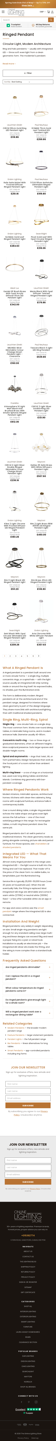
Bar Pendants (14, 1043)
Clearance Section (28, 1342)
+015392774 (28, 1235)
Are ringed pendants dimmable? (23, 967)
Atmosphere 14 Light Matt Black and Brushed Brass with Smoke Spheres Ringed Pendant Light (14, 410)
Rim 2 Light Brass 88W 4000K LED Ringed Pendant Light (41, 525)
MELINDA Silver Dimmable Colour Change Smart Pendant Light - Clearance (15, 352)
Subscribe (28, 1105)
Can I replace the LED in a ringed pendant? (23, 978)
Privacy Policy (35, 1189)
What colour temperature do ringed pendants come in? (25, 989)
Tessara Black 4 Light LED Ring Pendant (41, 348)
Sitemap (28, 1287)
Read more (8, 63)
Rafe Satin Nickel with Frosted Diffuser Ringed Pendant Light (15, 184)
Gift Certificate (28, 1292)
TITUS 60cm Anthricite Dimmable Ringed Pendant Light (41, 184)
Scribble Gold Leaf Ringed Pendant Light (14, 238)
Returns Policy (28, 1272)
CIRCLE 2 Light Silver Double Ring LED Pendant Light (41, 408)
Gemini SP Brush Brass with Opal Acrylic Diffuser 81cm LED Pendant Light (14, 294)
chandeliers (41, 843)
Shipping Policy (28, 1267)
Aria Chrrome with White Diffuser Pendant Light (41, 635)
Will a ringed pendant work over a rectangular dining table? (23, 1013)
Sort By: (7, 81)
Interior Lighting (28, 1311)
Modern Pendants (16, 1027)
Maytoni (28, 1376)
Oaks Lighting (28, 1366)
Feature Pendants (16, 1035)
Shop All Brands (28, 1387)
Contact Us (28, 1256)
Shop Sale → (28, 5)
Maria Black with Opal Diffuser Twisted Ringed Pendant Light (41, 293)
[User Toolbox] (52, 12)
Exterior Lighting (28, 1316)
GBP (42, 11)
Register (33, 1282)
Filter (29, 73)
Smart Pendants (15, 1050)
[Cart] (48, 12)
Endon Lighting (28, 1361)
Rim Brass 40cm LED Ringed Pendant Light (41, 581)
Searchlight (28, 1371)
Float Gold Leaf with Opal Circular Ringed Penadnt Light (41, 239)
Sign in (22, 1282)
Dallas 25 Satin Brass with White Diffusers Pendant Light (41, 467)
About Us (28, 1251)
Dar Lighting (28, 1356)
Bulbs (28, 1337)
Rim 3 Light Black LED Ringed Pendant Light (14, 581)
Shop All (28, 1306)
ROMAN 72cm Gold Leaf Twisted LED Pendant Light (41, 130)
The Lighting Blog (28, 1261)
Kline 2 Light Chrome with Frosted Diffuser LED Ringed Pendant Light (14, 526)
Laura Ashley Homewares (28, 1332)
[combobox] (25, 20)
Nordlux (28, 1381)
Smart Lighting (28, 1321)
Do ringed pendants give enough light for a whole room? (26, 1001)
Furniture (28, 1327)
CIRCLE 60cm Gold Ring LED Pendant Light (14, 129)
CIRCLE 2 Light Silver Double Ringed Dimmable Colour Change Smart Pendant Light (15, 469)
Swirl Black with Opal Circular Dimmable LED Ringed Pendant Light (14, 635)
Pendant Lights (15, 1039)
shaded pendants (12, 847)
